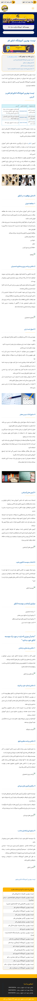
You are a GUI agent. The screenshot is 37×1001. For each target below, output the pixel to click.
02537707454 (23, 123)
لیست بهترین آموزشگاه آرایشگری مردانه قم (21, 942)
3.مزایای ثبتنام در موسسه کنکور (27, 66)
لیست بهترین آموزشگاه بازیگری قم (23, 911)
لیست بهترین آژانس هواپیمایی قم (24, 918)
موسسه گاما (26, 27)
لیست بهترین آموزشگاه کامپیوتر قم (23, 953)
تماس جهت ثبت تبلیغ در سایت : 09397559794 (21, 988)
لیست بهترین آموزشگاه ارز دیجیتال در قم (22, 968)
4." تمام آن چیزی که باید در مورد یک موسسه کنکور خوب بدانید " (20, 69)
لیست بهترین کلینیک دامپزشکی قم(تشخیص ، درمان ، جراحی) (18, 898)
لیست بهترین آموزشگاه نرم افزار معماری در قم (20, 957)
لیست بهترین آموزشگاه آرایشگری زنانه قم (21, 939)
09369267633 (23, 111)
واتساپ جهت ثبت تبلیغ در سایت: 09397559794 (20, 993)
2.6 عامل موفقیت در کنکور (28, 63)
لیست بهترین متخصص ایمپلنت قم (23, 946)
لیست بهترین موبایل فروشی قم (24, 922)
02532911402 (23, 117)
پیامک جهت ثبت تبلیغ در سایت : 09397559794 (20, 990)
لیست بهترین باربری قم (27, 929)
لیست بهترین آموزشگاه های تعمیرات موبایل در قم (19, 964)
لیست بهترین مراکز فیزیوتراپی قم (24, 950)
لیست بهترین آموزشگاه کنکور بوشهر (25, 879)
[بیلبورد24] (4, 8)
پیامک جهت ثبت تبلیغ (28, 2)
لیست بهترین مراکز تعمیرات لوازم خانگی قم (21, 925)
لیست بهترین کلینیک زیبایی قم (24, 915)
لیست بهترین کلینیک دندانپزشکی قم (23, 894)
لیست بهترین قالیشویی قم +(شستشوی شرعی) (20, 904)
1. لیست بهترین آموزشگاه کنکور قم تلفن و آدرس (23, 60)
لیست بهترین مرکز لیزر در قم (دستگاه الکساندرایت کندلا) (19, 934)
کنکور (29, 143)
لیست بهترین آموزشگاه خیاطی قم (24, 907)
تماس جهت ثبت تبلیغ (6, 2)
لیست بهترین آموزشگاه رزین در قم (24, 961)
